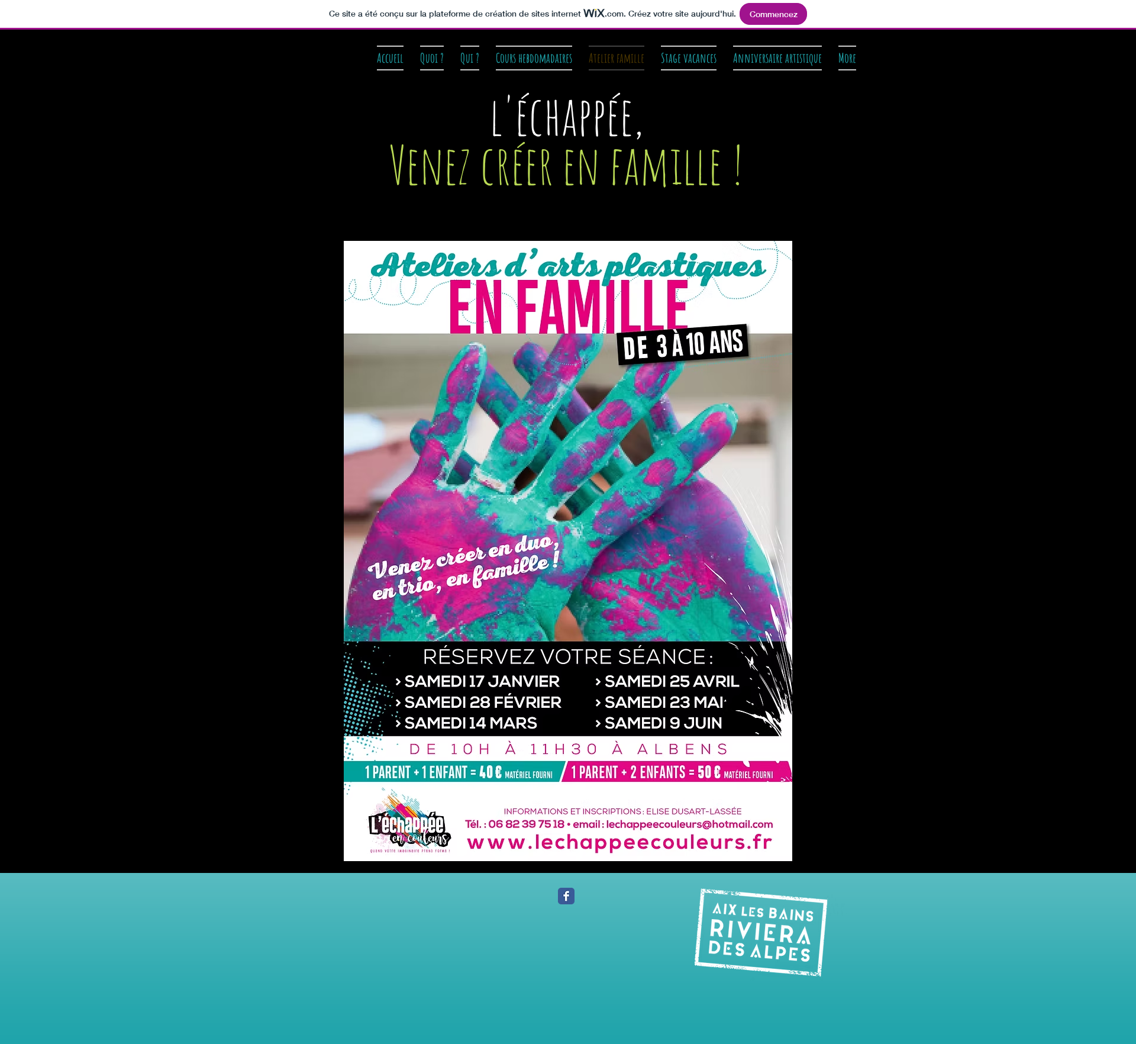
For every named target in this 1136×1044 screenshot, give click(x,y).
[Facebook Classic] (566, 896)
